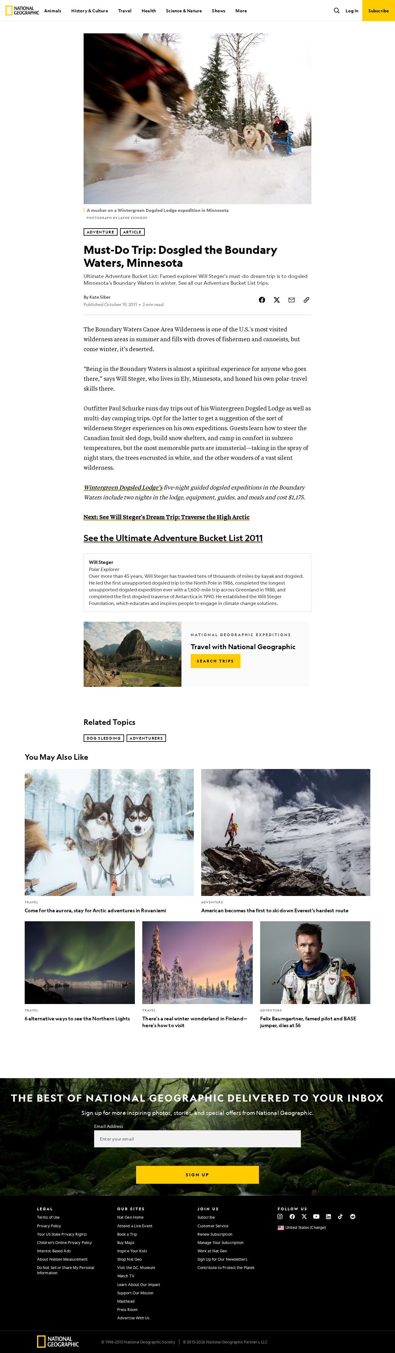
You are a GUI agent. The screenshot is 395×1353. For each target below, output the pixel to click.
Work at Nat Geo (212, 1250)
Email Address (108, 1126)
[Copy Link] (306, 300)
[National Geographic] (22, 10)
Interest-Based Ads (54, 1250)
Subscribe (206, 1217)
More (241, 10)
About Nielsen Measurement (62, 1259)
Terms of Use (48, 1217)
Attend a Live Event (134, 1225)
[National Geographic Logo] (58, 1345)
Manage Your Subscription (220, 1242)
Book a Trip (127, 1234)
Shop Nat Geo (129, 1259)
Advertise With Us (133, 1317)
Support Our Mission (135, 1292)
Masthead (126, 1301)
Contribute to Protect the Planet (226, 1267)
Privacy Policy (49, 1225)
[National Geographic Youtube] (316, 1216)
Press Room (127, 1309)
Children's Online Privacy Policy (64, 1242)
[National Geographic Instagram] (280, 1216)
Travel (124, 10)
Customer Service (213, 1225)
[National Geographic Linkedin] (328, 1216)
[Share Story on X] (277, 300)
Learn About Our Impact (138, 1284)
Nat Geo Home (130, 1217)
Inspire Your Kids (132, 1250)
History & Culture (89, 10)
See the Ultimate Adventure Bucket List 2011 (173, 537)
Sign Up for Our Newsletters (222, 1259)
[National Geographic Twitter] (304, 1216)
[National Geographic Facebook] (292, 1216)
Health (149, 10)
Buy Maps (125, 1242)
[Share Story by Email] (292, 300)
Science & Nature (184, 10)
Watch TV (126, 1275)
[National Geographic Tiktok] (340, 1216)
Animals (52, 10)
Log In (352, 10)
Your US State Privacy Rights (62, 1234)
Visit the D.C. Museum (136, 1267)
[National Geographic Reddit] (352, 1216)
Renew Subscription (215, 1234)
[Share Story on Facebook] (262, 300)
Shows (218, 10)
